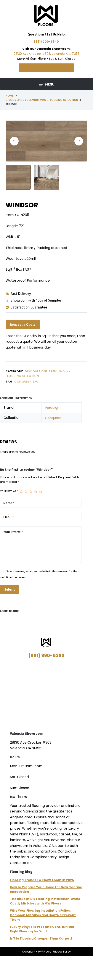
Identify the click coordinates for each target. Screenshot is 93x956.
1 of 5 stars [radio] (20, 491)
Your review (13, 532)
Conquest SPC (26, 381)
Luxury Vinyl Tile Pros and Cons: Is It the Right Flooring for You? (42, 929)
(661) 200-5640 (46, 41)
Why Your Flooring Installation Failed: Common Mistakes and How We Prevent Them (43, 915)
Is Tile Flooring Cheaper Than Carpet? (41, 938)
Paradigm (53, 407)
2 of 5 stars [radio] (25, 491)
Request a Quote (22, 324)
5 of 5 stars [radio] (40, 491)
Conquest (53, 417)
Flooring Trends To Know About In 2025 (42, 880)
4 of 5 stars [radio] (35, 491)
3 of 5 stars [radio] (30, 491)
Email (8, 517)
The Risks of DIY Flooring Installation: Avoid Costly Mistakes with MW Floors (45, 901)
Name (8, 503)
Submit (9, 589)
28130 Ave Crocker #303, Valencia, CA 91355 (46, 54)
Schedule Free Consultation (46, 67)
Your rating (9, 491)
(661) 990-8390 (46, 655)
